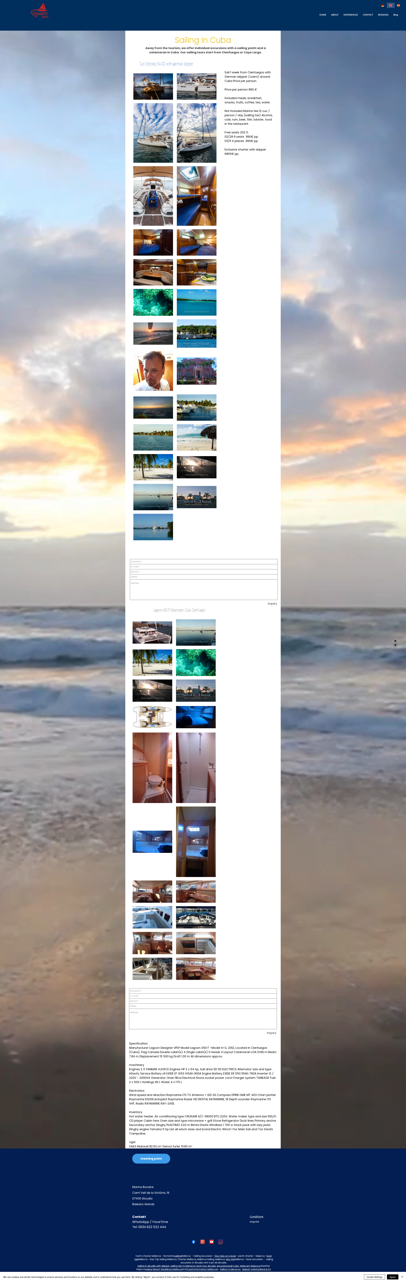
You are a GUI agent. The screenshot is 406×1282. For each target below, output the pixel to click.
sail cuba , (234, 1266)
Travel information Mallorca (201, 1269)
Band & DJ (265, 1269)
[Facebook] (193, 1242)
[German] (383, 5)
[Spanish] (399, 5)
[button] (368, 14)
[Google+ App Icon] (202, 1242)
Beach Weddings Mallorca (167, 1269)
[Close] (402, 1276)
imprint (254, 1222)
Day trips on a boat (225, 1256)
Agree (393, 1277)
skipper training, (251, 1269)
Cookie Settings (374, 1277)
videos (149, 1269)
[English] (391, 5)
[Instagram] (220, 1242)
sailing (177, 1256)
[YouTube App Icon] (211, 1242)
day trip (230, 1259)
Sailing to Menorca (230, 1269)
